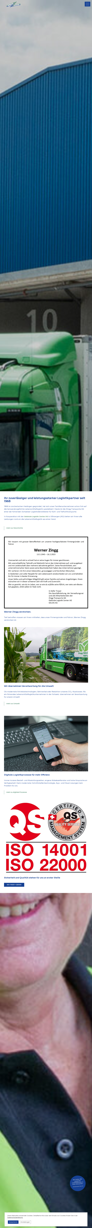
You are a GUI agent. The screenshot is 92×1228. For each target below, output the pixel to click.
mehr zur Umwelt (13, 704)
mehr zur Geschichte (14, 528)
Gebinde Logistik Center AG (36, 516)
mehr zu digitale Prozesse (16, 792)
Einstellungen (25, 1222)
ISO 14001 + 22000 (14, 885)
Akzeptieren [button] (13, 1222)
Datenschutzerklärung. (15, 1217)
